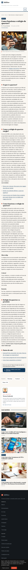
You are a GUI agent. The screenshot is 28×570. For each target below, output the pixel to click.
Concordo (14, 567)
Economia (3, 515)
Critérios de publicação (6, 543)
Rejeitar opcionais (5, 567)
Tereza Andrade (6, 25)
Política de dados (5, 550)
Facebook (17, 378)
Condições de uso (5, 554)
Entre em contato (5, 547)
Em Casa (3, 511)
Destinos (3, 526)
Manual (6, 14)
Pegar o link (5, 382)
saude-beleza (4, 519)
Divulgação (3, 522)
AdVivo (2, 14)
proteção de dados (5, 565)
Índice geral (4, 558)
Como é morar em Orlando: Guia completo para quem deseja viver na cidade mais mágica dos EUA (14, 197)
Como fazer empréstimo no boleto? (12, 360)
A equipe (3, 536)
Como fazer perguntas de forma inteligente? (14, 357)
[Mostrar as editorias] (25, 9)
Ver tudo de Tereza (7, 404)
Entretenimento (4, 508)
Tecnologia (3, 529)
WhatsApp (9, 378)
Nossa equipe (4, 540)
